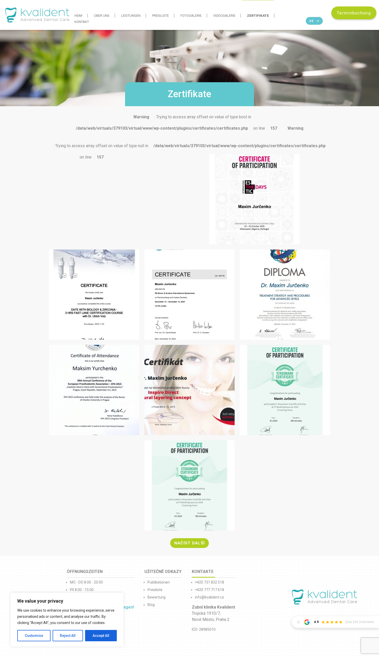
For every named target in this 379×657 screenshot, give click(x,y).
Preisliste (160, 16)
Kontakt (82, 22)
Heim (78, 16)
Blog (151, 605)
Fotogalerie (191, 16)
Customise (34, 636)
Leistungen (131, 16)
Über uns (102, 16)
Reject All (68, 636)
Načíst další (189, 543)
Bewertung (156, 597)
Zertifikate (258, 16)
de (312, 21)
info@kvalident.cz (209, 597)
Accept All (101, 636)
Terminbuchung (354, 12)
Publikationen (158, 582)
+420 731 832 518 (209, 582)
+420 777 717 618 (209, 590)
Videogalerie (224, 16)
